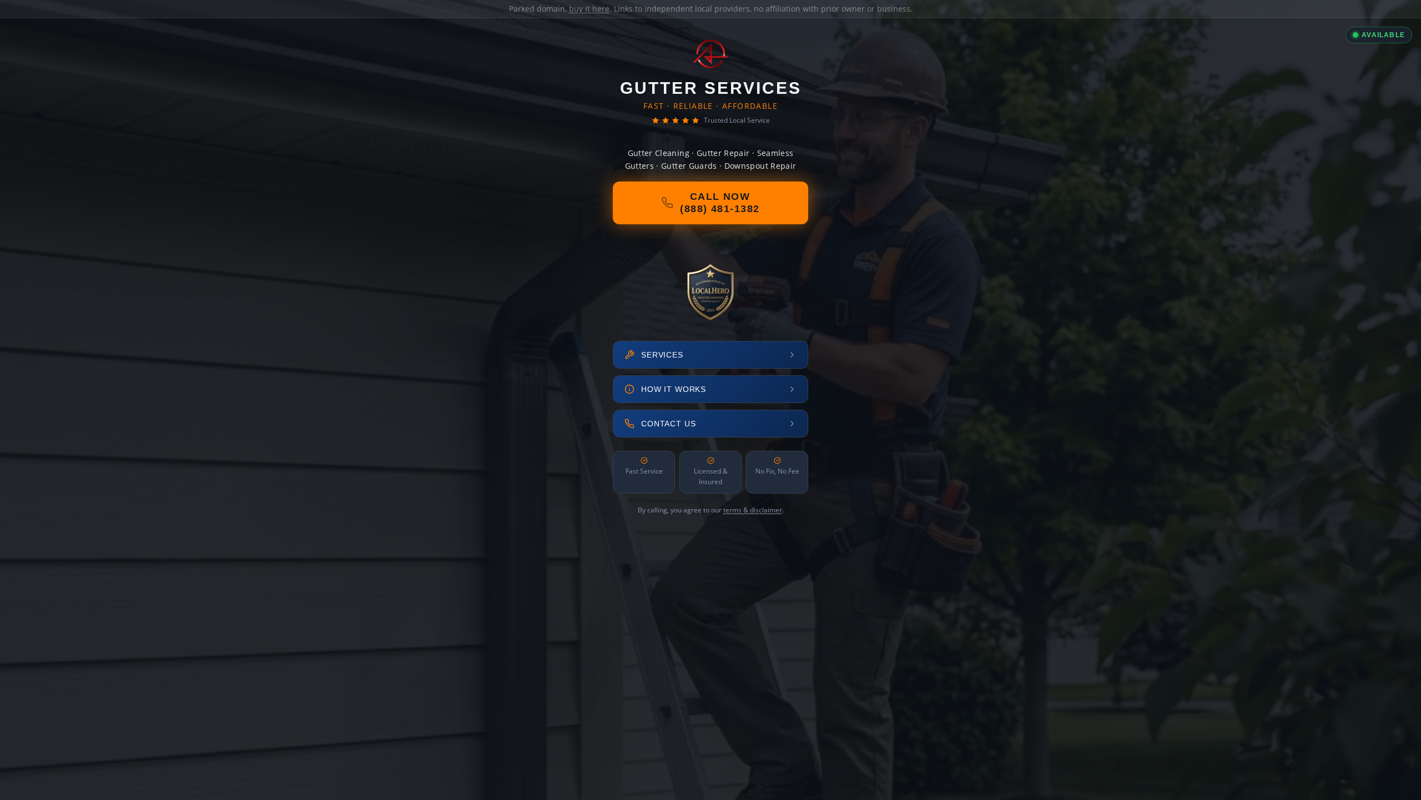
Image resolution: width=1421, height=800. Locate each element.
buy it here (589, 8)
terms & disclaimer (752, 510)
